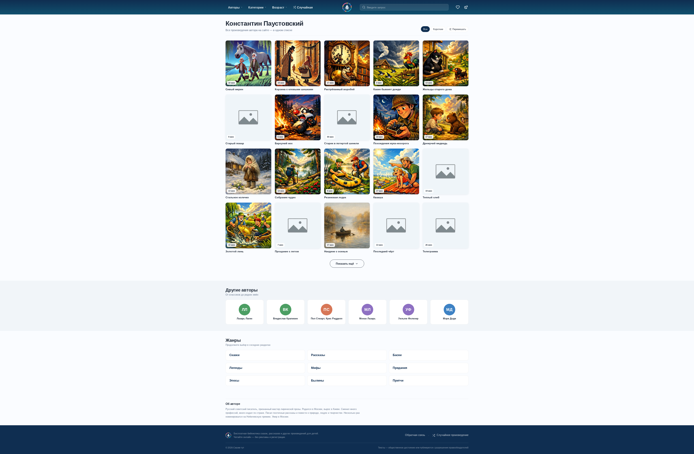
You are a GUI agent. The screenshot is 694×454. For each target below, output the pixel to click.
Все (425, 29)
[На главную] (347, 7)
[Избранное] (457, 7)
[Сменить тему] (465, 7)
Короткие (438, 29)
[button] (302, 7)
